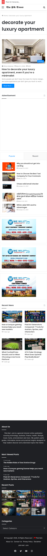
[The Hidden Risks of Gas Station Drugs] (9, 494)
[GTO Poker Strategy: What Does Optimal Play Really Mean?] (35, 344)
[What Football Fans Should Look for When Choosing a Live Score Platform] (12, 344)
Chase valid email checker (28, 184)
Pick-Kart (39, 538)
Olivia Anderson (9, 66)
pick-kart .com (23, 545)
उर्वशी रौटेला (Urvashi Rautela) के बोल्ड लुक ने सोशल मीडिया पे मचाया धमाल (30, 196)
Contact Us (18, 541)
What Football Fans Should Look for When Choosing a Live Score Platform (11, 356)
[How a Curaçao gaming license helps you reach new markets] (12, 316)
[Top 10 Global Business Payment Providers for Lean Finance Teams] (9, 512)
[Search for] (44, 8)
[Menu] (3, 8)
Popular (12, 156)
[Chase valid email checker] (8, 187)
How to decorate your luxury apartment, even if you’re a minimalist (18, 72)
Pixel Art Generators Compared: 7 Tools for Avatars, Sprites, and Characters (34, 328)
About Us (9, 541)
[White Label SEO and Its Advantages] (8, 208)
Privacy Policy (28, 541)
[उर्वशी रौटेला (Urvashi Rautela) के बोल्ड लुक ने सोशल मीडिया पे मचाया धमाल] (8, 197)
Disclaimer (37, 541)
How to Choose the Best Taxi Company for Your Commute (29, 174)
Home (5, 15)
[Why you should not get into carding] (8, 166)
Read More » (8, 86)
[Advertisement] (23, 124)
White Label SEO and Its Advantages (26, 206)
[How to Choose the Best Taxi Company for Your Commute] (8, 176)
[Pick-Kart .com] (15, 7)
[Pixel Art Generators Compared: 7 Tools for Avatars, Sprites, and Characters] (35, 316)
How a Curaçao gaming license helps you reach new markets (12, 327)
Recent (35, 156)
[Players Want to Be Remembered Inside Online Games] (38, 503)
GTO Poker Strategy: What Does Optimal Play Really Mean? (33, 354)
